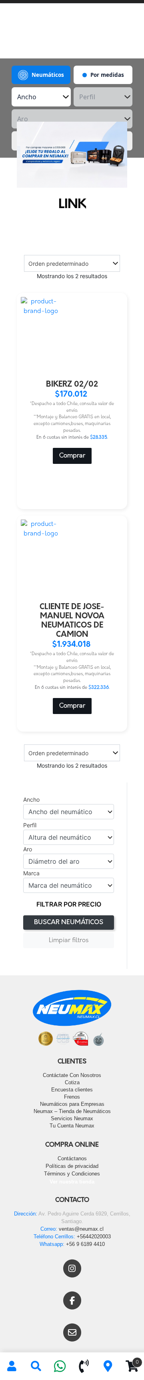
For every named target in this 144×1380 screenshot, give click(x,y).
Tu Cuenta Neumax (72, 1126)
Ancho (31, 799)
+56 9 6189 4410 (85, 1244)
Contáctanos (72, 1158)
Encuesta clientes (72, 1090)
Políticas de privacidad (72, 1166)
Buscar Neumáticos (68, 922)
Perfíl (29, 825)
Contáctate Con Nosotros (72, 1075)
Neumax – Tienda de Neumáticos (72, 1111)
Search (36, 1366)
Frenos (72, 1097)
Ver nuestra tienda (72, 1182)
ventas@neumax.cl (81, 1229)
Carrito (129, 1359)
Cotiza (72, 1082)
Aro (27, 849)
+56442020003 (94, 1237)
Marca (31, 873)
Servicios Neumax (72, 1118)
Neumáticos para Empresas (72, 1104)
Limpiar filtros (68, 940)
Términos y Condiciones (72, 1174)
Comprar (72, 456)
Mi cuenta (12, 1366)
